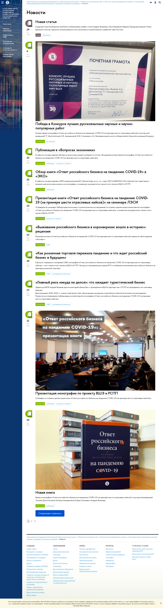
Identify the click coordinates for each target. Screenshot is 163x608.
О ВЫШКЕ (31, 546)
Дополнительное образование (63, 569)
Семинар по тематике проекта (10, 49)
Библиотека (109, 549)
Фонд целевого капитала (35, 569)
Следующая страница (49, 513)
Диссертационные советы (88, 557)
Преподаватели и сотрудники (36, 557)
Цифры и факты (31, 549)
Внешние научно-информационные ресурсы (88, 570)
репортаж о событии (64, 163)
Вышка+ (55, 560)
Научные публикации (7, 29)
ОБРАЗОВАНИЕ (59, 546)
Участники (7, 24)
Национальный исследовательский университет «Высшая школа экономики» (51, 537)
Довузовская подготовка (61, 552)
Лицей (55, 549)
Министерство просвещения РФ (143, 554)
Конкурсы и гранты (85, 566)
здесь (123, 602)
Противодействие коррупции (36, 572)
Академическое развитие (87, 563)
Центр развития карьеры (61, 572)
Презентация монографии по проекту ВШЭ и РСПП (76, 393)
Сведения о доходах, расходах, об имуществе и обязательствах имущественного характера (38, 577)
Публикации (110, 566)
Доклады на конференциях (8, 42)
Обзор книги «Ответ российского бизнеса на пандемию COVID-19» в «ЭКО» (90, 173)
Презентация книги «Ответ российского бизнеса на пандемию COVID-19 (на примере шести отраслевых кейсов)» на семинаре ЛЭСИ (91, 200)
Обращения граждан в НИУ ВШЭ (37, 566)
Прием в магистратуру (60, 563)
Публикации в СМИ (8, 36)
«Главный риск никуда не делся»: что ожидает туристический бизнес (90, 282)
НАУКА (82, 546)
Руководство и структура (35, 552)
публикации (46, 35)
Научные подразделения (87, 549)
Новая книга (45, 492)
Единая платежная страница (35, 592)
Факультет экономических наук (88, 537)
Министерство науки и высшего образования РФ (142, 550)
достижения (50, 141)
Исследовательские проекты (88, 552)
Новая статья (46, 21)
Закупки (29, 563)
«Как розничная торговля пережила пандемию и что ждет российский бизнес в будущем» (91, 255)
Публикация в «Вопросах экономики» (65, 149)
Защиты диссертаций (86, 560)
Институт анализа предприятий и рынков (113, 537)
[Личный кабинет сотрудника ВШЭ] (155, 2)
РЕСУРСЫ (109, 546)
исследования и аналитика (61, 274)
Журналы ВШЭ (110, 563)
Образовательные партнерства (63, 578)
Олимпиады (56, 555)
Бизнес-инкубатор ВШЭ (60, 575)
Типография (109, 557)
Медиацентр (110, 560)
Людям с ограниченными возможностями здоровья (35, 588)
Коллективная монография (8, 55)
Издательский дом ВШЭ (113, 552)
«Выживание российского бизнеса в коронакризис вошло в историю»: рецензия (90, 229)
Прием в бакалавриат (60, 557)
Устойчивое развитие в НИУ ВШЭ (37, 555)
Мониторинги (83, 555)
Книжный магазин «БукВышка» (115, 555)
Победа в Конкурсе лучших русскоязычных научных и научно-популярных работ (84, 125)
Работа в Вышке (31, 595)
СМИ (48, 245)
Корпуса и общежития (34, 560)
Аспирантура (57, 566)
